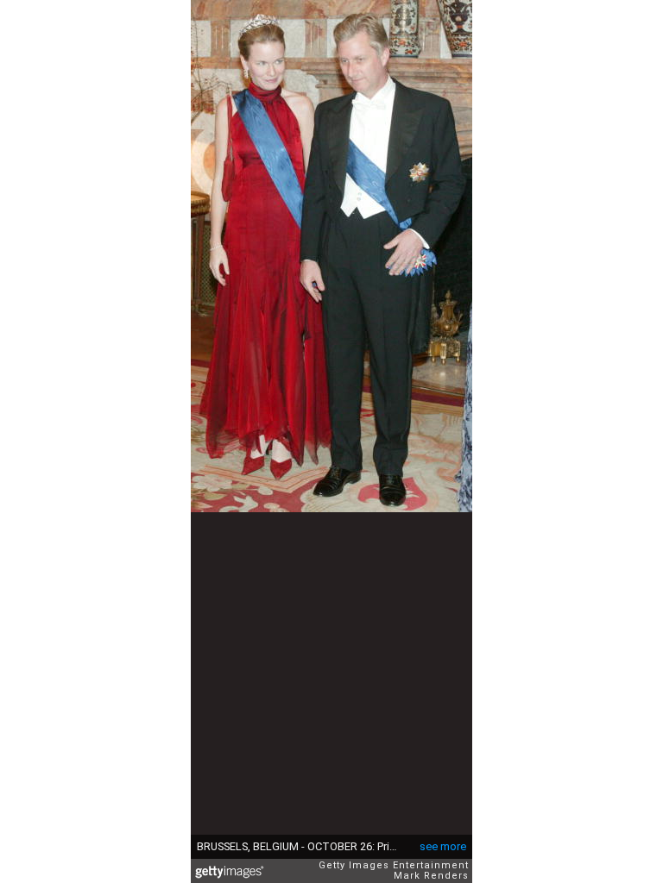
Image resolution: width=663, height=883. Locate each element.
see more (443, 846)
